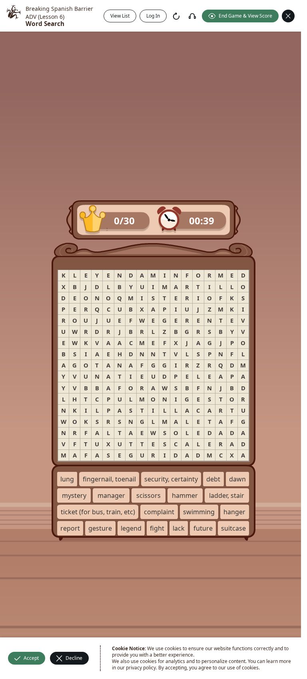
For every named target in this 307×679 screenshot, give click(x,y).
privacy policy (141, 667)
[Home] (13, 16)
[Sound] (192, 16)
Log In (153, 15)
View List (120, 15)
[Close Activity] (288, 16)
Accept (31, 658)
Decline (74, 658)
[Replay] (176, 16)
